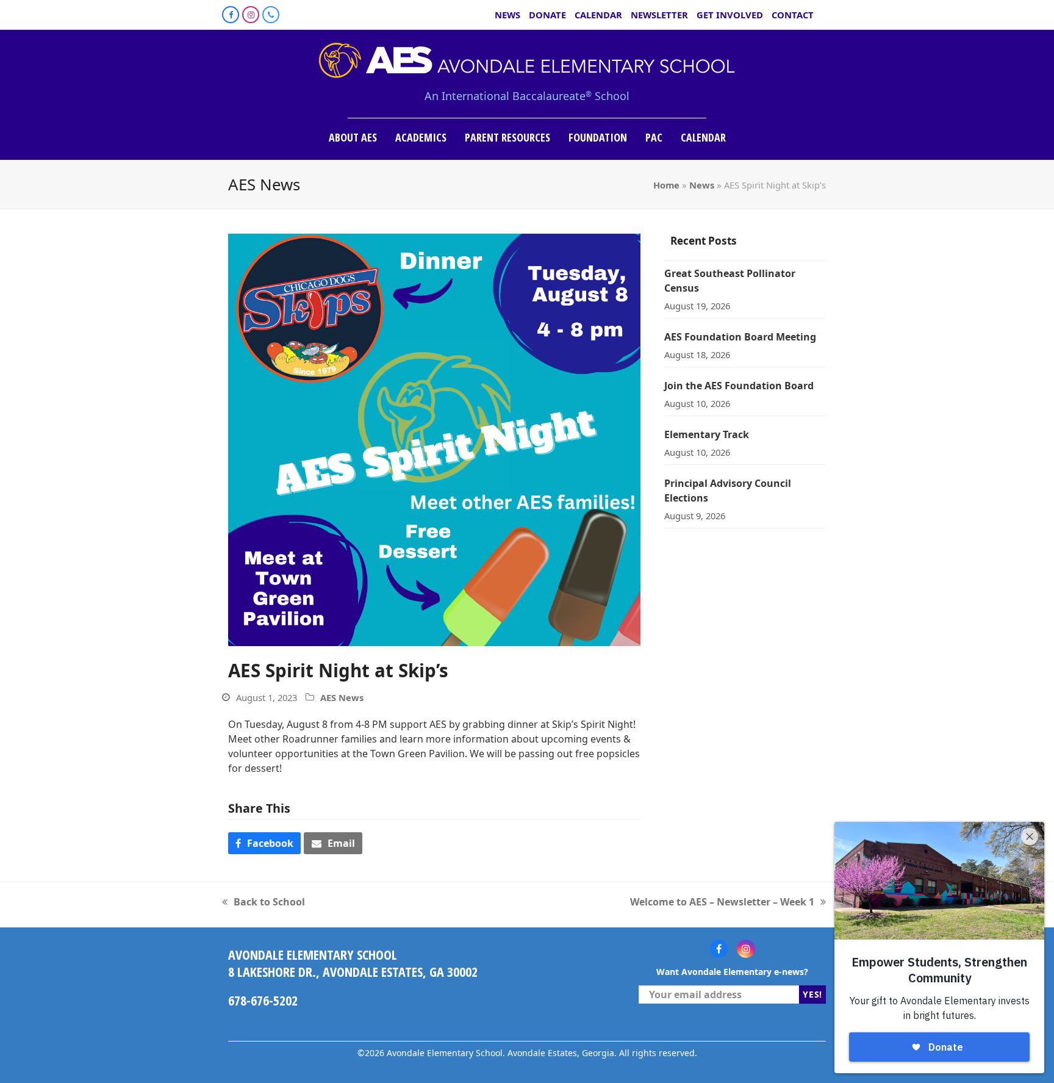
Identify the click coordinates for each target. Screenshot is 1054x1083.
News (701, 185)
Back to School (263, 902)
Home (666, 185)
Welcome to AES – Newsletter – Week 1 (722, 902)
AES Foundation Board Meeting (740, 337)
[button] (264, 843)
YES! (812, 994)
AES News (342, 697)
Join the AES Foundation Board (739, 385)
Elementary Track (706, 434)
